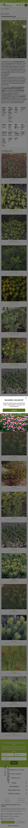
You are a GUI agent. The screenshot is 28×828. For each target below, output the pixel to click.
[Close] (26, 398)
